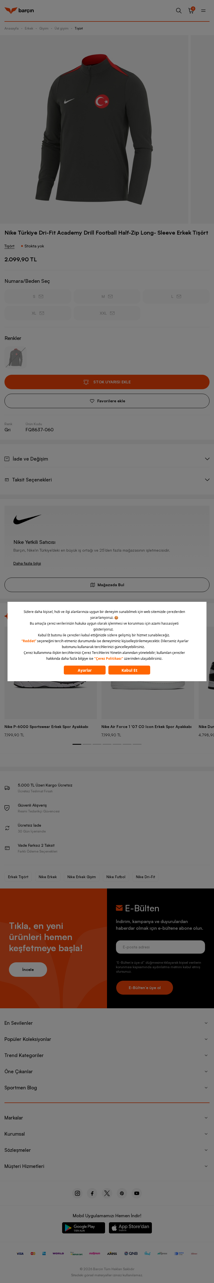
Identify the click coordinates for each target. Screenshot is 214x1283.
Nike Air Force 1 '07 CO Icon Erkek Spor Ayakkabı (146, 726)
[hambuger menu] (203, 10)
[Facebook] (92, 1193)
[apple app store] (130, 1228)
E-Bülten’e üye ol (145, 987)
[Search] (179, 10)
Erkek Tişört (18, 877)
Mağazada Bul (111, 584)
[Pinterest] (122, 1193)
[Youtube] (137, 1193)
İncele (28, 969)
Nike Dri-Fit (145, 877)
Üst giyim (62, 28)
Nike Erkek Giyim (81, 877)
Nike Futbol (115, 877)
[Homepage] (19, 10)
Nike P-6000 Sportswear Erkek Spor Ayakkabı (46, 726)
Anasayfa (11, 28)
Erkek (29, 28)
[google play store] (83, 1228)
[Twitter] (107, 1193)
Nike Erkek (48, 877)
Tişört (79, 28)
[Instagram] (77, 1193)
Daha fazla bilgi (27, 563)
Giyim (43, 28)
